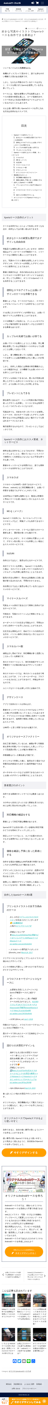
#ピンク (19, 1073)
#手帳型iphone (24, 1007)
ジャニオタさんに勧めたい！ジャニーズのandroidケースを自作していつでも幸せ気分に (24, 1314)
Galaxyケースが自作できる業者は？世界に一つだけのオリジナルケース (8, 1313)
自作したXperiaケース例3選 (23, 182)
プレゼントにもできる (23, 150)
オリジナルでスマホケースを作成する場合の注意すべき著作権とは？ (39, 1347)
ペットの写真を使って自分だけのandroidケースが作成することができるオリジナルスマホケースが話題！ (39, 1316)
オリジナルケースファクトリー (26, 172)
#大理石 (26, 1073)
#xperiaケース (30, 1076)
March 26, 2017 (27, 952)
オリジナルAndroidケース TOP (13, 19)
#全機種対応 (17, 923)
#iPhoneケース (32, 938)
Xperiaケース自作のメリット (23, 135)
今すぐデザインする (26, 1152)
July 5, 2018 (28, 1019)
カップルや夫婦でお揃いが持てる (27, 147)
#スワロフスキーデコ (28, 1004)
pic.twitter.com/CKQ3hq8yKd (21, 1013)
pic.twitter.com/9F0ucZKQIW (20, 1082)
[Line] (28, 1361)
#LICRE (34, 1001)
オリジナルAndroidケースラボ (33, 19)
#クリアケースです (24, 926)
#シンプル (22, 1079)
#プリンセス (24, 917)
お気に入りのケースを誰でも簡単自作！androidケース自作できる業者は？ (13, 1275)
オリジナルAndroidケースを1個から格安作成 (12, 3)
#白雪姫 (32, 935)
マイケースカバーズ (23, 165)
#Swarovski (14, 1007)
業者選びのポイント (20, 175)
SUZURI (19, 162)
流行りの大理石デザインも (25, 195)
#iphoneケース (18, 1076)
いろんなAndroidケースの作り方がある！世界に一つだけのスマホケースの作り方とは (8, 1348)
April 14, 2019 (30, 1088)
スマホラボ (20, 157)
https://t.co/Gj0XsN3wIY (20, 935)
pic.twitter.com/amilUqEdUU (21, 944)
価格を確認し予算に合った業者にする (29, 180)
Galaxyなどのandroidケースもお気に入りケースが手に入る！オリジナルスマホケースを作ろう (35, 1276)
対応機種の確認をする (23, 177)
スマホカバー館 (21, 167)
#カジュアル (31, 1079)
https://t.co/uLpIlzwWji (22, 1010)
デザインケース (21, 170)
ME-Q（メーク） (22, 160)
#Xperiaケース (15, 941)
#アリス (22, 938)
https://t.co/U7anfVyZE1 (21, 1070)
